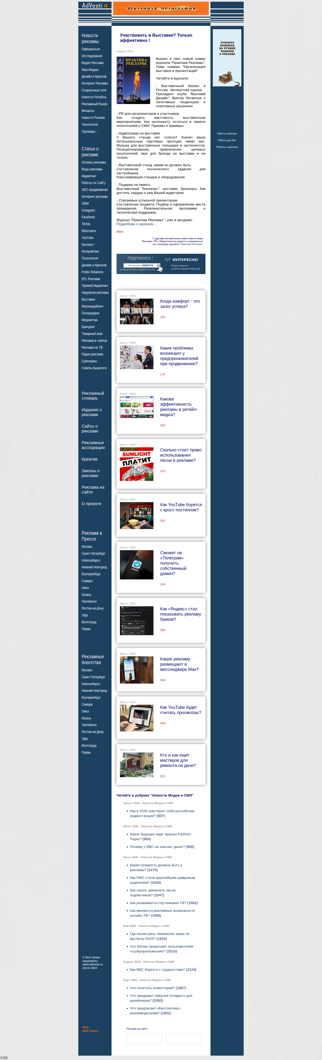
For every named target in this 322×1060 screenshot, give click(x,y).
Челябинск (89, 601)
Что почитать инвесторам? (152, 988)
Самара (87, 581)
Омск (85, 588)
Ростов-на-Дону (93, 608)
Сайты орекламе (90, 428)
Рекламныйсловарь (93, 395)
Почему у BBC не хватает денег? (157, 847)
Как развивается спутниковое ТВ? (158, 903)
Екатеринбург (91, 574)
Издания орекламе (92, 412)
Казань (86, 595)
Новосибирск (91, 560)
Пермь (86, 629)
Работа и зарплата (227, 147)
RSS (86, 1027)
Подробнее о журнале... (136, 224)
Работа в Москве (227, 133)
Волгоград (89, 622)
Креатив (89, 459)
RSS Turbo (90, 1031)
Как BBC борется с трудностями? (157, 969)
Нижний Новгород (94, 567)
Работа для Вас (227, 140)
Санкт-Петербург (93, 554)
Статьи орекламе (90, 151)
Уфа (85, 615)
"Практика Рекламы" (191, 244)
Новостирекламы (90, 38)
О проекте (91, 503)
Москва (87, 547)
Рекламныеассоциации (93, 445)
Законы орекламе (91, 473)
